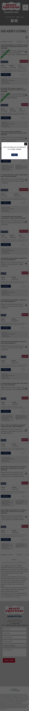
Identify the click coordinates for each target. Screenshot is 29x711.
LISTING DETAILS (6, 74)
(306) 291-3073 (5, 251)
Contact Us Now (8, 660)
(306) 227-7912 (5, 460)
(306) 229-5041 (5, 293)
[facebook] (13, 21)
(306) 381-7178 (5, 418)
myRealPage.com (14, 690)
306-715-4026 (5, 210)
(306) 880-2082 (5, 168)
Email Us (21, 17)
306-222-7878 (5, 81)
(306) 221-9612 (19, 418)
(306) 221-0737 (19, 168)
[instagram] (16, 21)
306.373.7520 (11, 17)
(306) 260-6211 (5, 503)
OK (14, 155)
